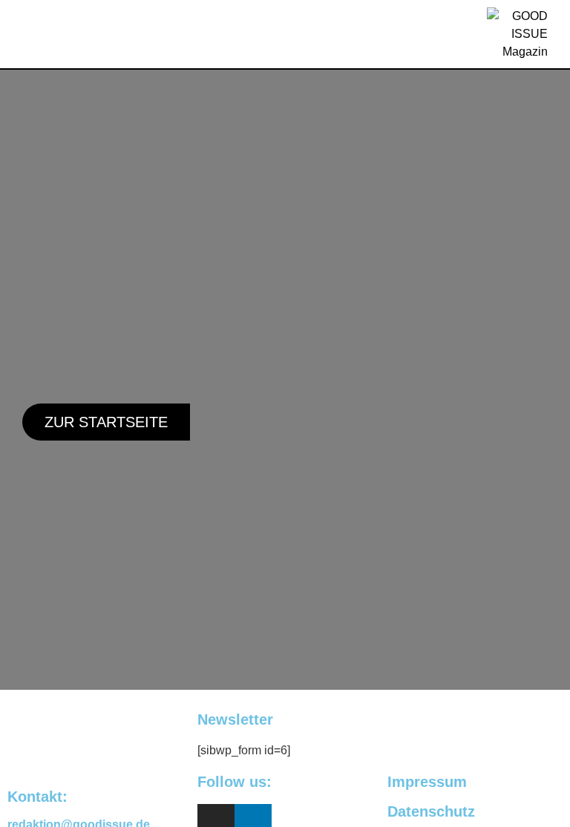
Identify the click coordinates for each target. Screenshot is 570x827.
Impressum (427, 782)
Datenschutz (431, 811)
